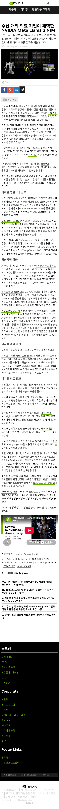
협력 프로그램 (8, 704)
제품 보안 (22, 796)
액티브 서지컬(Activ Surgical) (16, 355)
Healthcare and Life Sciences (17, 562)
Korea (29, 802)
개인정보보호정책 (10, 789)
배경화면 (5, 682)
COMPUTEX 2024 (40, 559)
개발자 (4, 709)
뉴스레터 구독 (8, 730)
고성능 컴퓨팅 (8, 667)
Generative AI (31, 554)
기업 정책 (10, 796)
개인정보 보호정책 (10, 762)
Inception (40, 562)
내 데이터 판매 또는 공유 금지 (20, 793)
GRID (4, 662)
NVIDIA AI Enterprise (44, 482)
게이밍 (24, 9)
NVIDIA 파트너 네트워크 (13, 715)
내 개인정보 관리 (29, 789)
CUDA (4, 677)
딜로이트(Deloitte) (10, 220)
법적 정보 (6, 757)
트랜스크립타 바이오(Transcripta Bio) (20, 240)
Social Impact (24, 565)
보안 (3, 740)
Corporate (16, 554)
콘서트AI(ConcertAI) (11, 291)
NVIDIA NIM (50, 132)
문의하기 (5, 735)
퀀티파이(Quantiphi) (23, 272)
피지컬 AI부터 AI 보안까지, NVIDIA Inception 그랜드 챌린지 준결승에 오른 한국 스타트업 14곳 (28, 608)
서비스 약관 (43, 793)
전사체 (54, 250)
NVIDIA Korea (21, 46)
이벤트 (4, 699)
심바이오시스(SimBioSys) (31, 397)
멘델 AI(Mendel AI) (10, 310)
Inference (51, 562)
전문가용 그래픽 (41, 9)
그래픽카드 (6, 656)
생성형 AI (32, 154)
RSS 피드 (6, 725)
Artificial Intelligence (18, 559)
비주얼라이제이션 (10, 672)
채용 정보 (6, 720)
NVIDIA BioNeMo (29, 208)
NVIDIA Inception (15, 460)
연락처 (33, 796)
